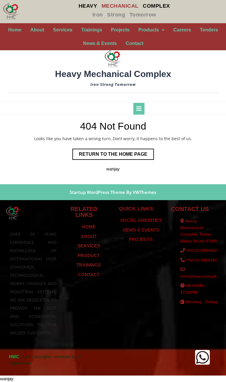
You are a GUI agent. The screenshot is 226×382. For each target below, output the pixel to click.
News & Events (100, 43)
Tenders (209, 29)
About (37, 29)
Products (148, 29)
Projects (120, 29)
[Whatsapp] (202, 357)
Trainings (91, 29)
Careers (182, 29)
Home (14, 29)
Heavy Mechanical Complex (113, 74)
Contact (134, 43)
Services (62, 29)
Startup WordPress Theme (97, 192)
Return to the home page (116, 153)
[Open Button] (139, 109)
